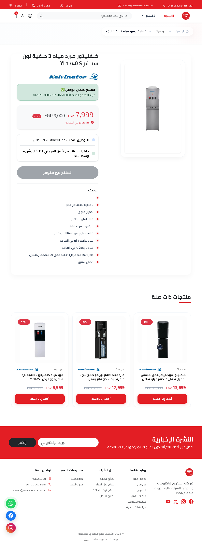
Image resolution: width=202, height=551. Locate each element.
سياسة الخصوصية (136, 507)
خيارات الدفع (76, 484)
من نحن (68, 5)
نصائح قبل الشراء (105, 484)
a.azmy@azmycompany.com (138, 5)
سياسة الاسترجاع (136, 501)
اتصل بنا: (180, 5)
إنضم (22, 442)
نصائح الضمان (106, 495)
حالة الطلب (77, 478)
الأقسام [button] (151, 16)
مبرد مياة (161, 31)
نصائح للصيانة (107, 478)
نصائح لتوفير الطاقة (103, 490)
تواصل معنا (139, 478)
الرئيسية (169, 16)
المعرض (18, 5)
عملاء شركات (43, 5)
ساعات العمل (138, 495)
